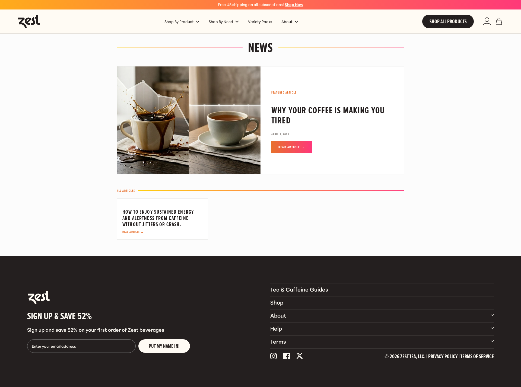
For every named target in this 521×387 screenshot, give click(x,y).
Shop (276, 302)
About (287, 21)
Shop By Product (179, 21)
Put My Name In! (164, 346)
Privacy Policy (443, 356)
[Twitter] (299, 356)
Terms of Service (477, 356)
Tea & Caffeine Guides (299, 289)
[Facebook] (286, 356)
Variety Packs (260, 21)
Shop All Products (448, 21)
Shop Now (294, 4)
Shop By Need (221, 21)
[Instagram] (273, 356)
